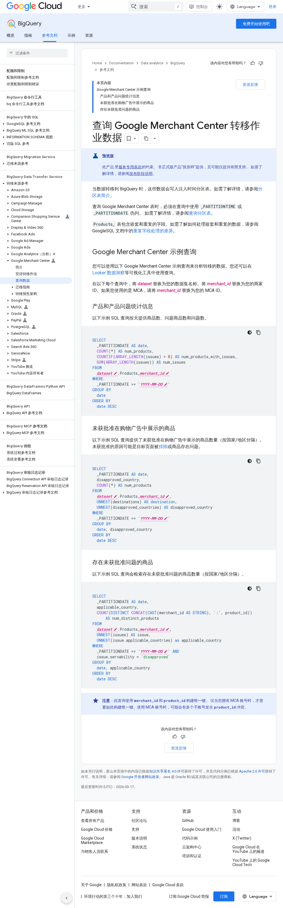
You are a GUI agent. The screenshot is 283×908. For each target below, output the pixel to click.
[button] (36, 124)
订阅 (224, 896)
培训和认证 (191, 856)
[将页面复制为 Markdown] (146, 138)
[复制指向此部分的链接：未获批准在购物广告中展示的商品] (180, 428)
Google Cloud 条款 (168, 885)
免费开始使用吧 (256, 23)
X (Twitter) (241, 838)
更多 (81, 6)
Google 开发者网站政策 (140, 777)
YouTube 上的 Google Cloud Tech (251, 862)
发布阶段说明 (141, 173)
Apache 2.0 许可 (252, 771)
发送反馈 (250, 84)
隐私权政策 (116, 885)
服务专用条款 (130, 167)
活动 (236, 829)
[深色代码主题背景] (249, 332)
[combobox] (156, 7)
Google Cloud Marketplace (92, 840)
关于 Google (91, 885)
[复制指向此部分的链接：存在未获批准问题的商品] (158, 563)
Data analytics (152, 63)
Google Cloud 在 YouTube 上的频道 (248, 849)
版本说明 (139, 838)
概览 (10, 35)
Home (97, 63)
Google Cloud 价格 (96, 829)
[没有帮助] (261, 63)
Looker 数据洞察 (108, 272)
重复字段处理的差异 (153, 230)
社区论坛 (139, 820)
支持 (135, 829)
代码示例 (190, 838)
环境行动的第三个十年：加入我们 (113, 896)
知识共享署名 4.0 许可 (166, 771)
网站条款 (139, 885)
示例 (71, 35)
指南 (28, 35)
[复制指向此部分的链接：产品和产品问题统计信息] (158, 306)
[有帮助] (252, 63)
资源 (89, 35)
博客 (236, 820)
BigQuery (29, 23)
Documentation (121, 63)
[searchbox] (37, 53)
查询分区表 (200, 213)
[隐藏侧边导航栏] (66, 898)
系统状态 (139, 847)
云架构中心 (191, 847)
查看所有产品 (92, 820)
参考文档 (49, 35)
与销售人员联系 (94, 851)
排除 (163, 446)
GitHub (188, 820)
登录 (272, 6)
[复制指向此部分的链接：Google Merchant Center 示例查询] (202, 252)
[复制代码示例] (258, 332)
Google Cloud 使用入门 (201, 829)
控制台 (202, 6)
